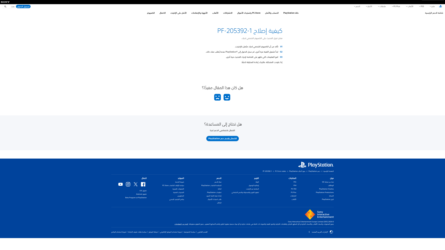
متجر (433, 6)
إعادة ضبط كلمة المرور (214, 196)
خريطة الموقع (153, 232)
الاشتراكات (227, 13)
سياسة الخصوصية (189, 232)
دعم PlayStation (314, 171)
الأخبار (369, 6)
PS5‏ (422, 6)
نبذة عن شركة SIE (328, 182)
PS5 (295, 182)
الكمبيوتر (151, 13)
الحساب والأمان (272, 13)
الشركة (331, 196)
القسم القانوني (202, 232)
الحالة (219, 189)
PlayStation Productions (325, 192)
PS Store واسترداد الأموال (248, 13)
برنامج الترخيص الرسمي (176, 199)
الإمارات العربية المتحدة (320, 232)
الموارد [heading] (181, 178)
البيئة (257, 182)
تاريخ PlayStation (328, 199)
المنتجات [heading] (292, 178)
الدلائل (219, 203)
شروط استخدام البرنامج (118, 232)
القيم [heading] (256, 178)
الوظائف (331, 185)
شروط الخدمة (179, 182)
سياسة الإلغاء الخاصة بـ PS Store (173, 185)
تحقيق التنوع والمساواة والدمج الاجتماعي (245, 192)
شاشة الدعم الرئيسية (434, 13)
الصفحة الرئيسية (328, 171)
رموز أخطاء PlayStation (297, 171)
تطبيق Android (141, 194)
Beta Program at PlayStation (136, 198)
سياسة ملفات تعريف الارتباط (137, 232)
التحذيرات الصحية (178, 192)
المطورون (180, 196)
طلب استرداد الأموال (214, 199)
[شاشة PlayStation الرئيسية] (440, 6)
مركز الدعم (218, 182)
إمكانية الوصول (254, 185)
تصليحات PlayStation (214, 192)
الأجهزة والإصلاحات (199, 13)
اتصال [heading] (144, 178)
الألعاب (410, 6)
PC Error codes (280, 171)
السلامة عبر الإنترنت (252, 189)
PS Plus (396, 6)
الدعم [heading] (218, 178)
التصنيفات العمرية (178, 189)
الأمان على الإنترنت (178, 13)
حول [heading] (332, 178)
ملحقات (383, 6)
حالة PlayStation (291, 13)
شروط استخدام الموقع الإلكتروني (171, 232)
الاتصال (162, 13)
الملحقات (293, 196)
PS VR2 (293, 189)
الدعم (358, 6)
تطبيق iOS (143, 191)
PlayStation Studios (326, 189)
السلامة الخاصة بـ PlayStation (211, 185)
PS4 (295, 185)
